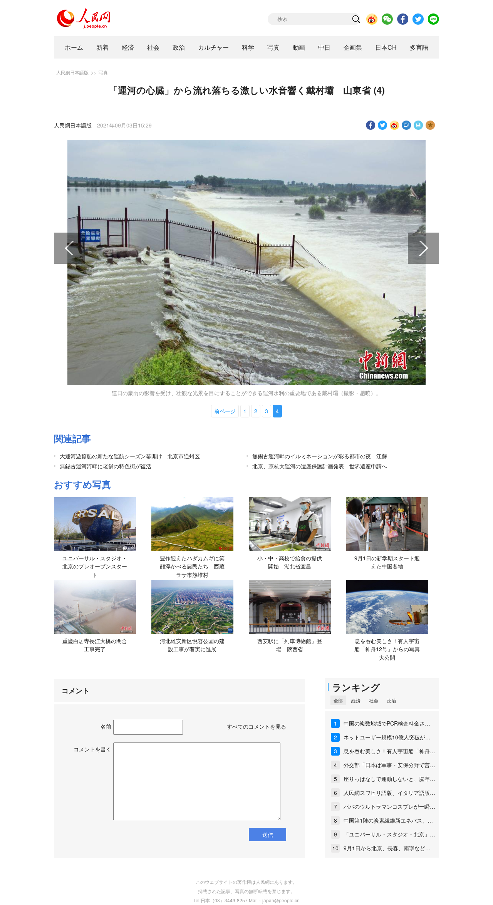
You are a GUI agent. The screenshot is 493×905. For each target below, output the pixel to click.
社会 (153, 47)
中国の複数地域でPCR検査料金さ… (387, 723)
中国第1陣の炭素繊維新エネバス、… (388, 820)
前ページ (225, 411)
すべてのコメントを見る (256, 726)
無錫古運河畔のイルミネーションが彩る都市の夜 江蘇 (319, 456)
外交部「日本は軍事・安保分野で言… (389, 765)
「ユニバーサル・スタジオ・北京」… (389, 834)
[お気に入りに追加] (430, 125)
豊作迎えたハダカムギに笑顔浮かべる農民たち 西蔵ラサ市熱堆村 (192, 566)
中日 (324, 47)
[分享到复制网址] (406, 125)
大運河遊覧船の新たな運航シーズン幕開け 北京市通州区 (130, 456)
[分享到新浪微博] (394, 125)
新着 (102, 47)
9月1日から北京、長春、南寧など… (387, 848)
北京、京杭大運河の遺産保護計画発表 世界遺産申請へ (319, 466)
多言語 (419, 47)
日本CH (386, 47)
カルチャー (213, 47)
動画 (299, 47)
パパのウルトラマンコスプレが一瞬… (389, 806)
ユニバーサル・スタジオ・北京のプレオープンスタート (94, 566)
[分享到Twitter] (382, 125)
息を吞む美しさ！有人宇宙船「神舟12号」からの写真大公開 (387, 649)
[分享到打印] (418, 125)
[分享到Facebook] (371, 125)
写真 (273, 47)
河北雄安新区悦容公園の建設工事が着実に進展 (192, 645)
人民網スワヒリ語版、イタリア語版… (389, 792)
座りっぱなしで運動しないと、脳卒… (389, 779)
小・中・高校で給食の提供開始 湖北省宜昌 (289, 562)
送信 (267, 834)
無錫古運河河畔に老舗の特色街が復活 (105, 466)
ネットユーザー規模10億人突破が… (387, 737)
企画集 (353, 47)
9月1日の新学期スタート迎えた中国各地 (387, 562)
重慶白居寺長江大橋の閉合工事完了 (94, 645)
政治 (179, 47)
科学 (248, 47)
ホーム (74, 47)
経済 (128, 47)
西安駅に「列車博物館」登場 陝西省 (289, 645)
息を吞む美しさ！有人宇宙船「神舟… (389, 751)
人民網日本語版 (72, 72)
